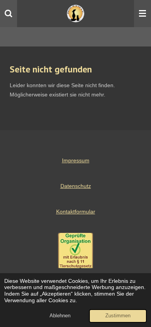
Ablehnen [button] (60, 315)
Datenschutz (75, 186)
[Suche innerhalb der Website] (8, 13)
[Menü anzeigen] (142, 13)
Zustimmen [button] (117, 315)
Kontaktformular (75, 211)
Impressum (75, 160)
